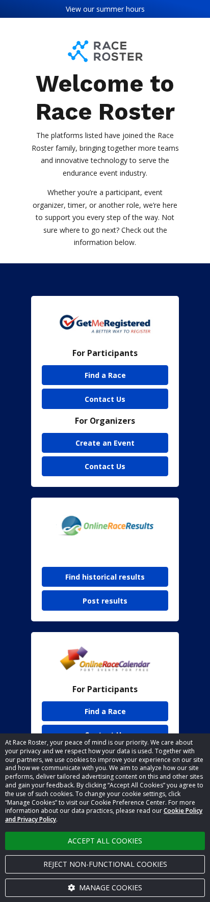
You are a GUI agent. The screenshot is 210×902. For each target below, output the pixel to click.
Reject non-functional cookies (105, 864)
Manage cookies (109, 887)
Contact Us (105, 399)
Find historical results (105, 577)
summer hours (120, 9)
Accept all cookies (105, 840)
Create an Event (105, 443)
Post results (105, 601)
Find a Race (105, 375)
